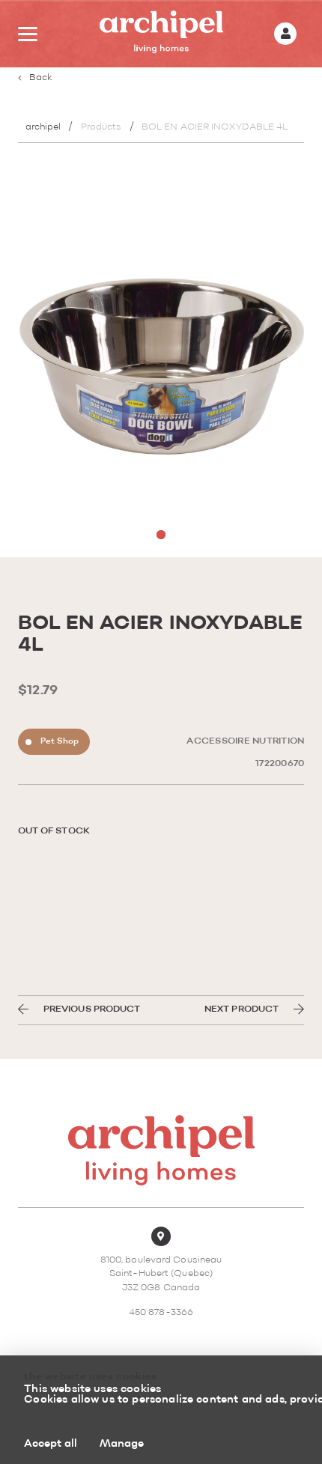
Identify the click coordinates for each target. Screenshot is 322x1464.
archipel (43, 127)
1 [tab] (161, 534)
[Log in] (285, 33)
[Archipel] (161, 34)
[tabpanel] (161, 357)
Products (101, 127)
